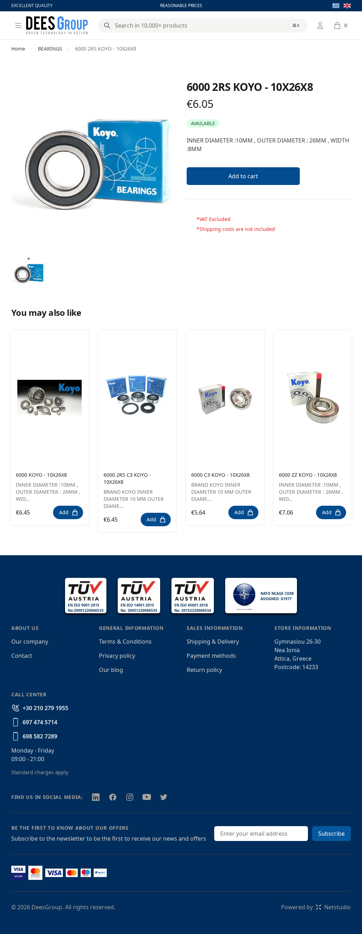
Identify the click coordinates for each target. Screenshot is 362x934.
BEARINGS (50, 48)
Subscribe (331, 833)
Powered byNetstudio (316, 907)
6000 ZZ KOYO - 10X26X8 (308, 474)
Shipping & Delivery (213, 641)
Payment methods (211, 656)
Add (64, 512)
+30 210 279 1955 (45, 708)
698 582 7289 (40, 736)
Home (18, 48)
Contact (21, 656)
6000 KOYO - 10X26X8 (41, 474)
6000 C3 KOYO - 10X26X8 (220, 474)
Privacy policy (117, 656)
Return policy (204, 670)
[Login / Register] (320, 25)
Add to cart (243, 176)
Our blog (111, 670)
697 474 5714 (40, 722)
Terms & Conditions (125, 641)
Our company (29, 641)
